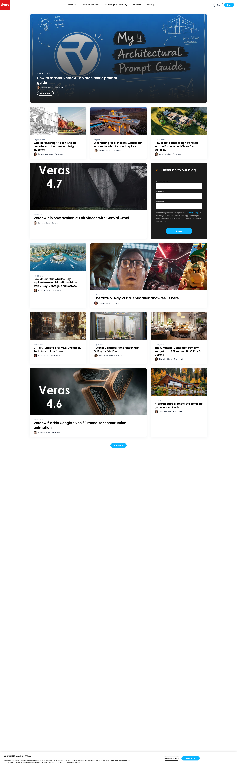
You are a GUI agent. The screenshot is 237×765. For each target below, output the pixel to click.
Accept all (190, 758)
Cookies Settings (171, 758)
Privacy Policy (193, 213)
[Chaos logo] (5, 5)
